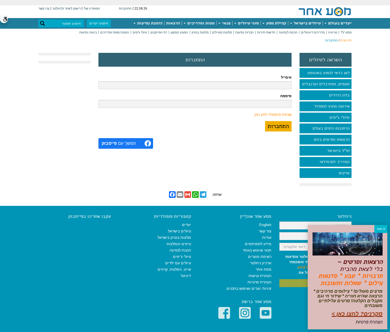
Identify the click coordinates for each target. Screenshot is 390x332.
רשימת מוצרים (259, 256)
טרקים (344, 173)
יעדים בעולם (339, 23)
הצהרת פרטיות (259, 282)
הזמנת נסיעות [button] (149, 23)
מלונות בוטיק (200, 32)
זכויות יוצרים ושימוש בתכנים (249, 288)
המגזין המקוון (179, 32)
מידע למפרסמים (258, 244)
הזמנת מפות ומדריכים (114, 32)
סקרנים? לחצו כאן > (357, 314)
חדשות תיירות (266, 32)
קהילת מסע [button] (275, 23)
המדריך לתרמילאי (334, 162)
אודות (266, 237)
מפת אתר (263, 269)
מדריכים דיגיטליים (313, 32)
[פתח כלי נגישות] (4, 19)
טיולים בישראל (307, 23)
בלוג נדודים (339, 95)
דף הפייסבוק (158, 32)
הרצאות (173, 23)
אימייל (286, 77)
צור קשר (265, 231)
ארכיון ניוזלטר (260, 263)
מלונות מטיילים (222, 32)
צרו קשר (43, 8)
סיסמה (286, 96)
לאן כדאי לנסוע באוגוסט (328, 73)
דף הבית (346, 40)
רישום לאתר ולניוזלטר (66, 8)
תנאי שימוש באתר (257, 250)
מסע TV (346, 32)
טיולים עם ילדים (178, 263)
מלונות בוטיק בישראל (174, 237)
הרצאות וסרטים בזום (332, 139)
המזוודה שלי (92, 8)
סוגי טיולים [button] (248, 23)
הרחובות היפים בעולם (331, 128)
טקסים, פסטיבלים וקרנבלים (326, 84)
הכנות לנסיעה (288, 32)
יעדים (186, 225)
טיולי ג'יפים (140, 32)
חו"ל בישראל (338, 151)
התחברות (125, 8)
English (265, 225)
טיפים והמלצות (179, 244)
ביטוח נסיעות (88, 32)
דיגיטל (186, 276)
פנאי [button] (226, 23)
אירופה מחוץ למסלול (332, 106)
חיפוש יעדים (98, 23)
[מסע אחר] (325, 11)
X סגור (380, 229)
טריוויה (332, 32)
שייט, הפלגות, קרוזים (174, 269)
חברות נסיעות (244, 32)
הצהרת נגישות (260, 276)
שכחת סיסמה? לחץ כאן (273, 114)
